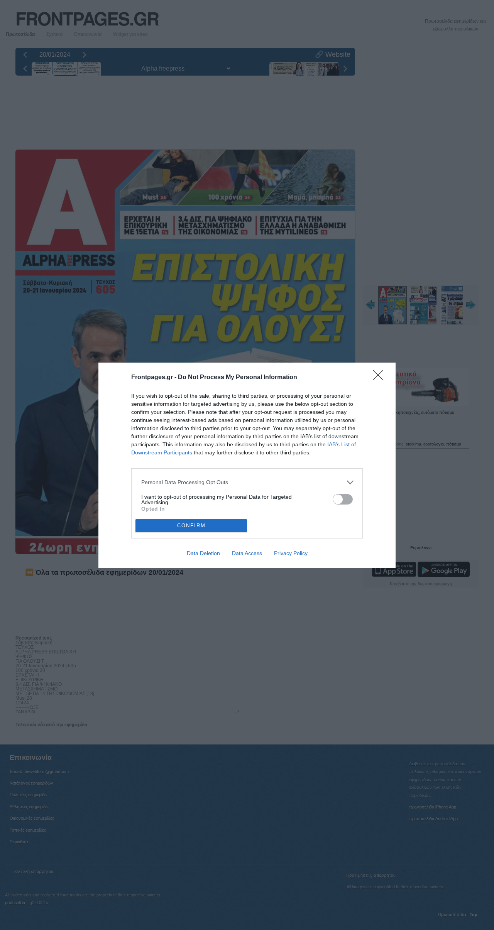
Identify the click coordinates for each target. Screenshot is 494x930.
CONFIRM (191, 525)
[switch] (343, 499)
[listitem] (247, 482)
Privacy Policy (291, 553)
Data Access (247, 553)
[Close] (380, 377)
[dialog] (247, 465)
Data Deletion (203, 553)
